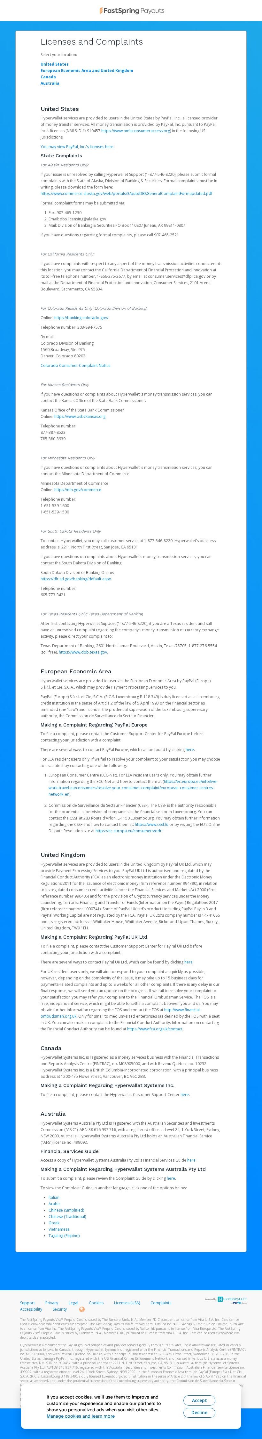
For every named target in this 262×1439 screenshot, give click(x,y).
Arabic (54, 1203)
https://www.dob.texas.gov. (83, 652)
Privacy (51, 1303)
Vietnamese (59, 1229)
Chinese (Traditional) (67, 1216)
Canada (48, 77)
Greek (54, 1223)
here (190, 749)
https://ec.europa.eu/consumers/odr (129, 831)
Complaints (160, 1303)
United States (55, 64)
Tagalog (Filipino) (64, 1235)
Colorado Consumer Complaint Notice (76, 365)
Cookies (96, 1303)
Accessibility (31, 1309)
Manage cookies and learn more (81, 1416)
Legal (73, 1303)
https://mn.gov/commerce (77, 489)
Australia (50, 83)
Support (27, 1303)
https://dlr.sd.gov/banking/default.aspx (76, 579)
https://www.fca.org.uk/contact (154, 1029)
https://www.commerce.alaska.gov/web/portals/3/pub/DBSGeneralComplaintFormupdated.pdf (126, 193)
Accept (199, 1400)
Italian (54, 1197)
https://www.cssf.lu (151, 824)
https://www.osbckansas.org (79, 416)
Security (60, 1309)
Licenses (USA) (127, 1303)
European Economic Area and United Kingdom (87, 70)
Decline (199, 1412)
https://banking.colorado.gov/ (81, 317)
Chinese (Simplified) (66, 1210)
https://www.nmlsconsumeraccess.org (135, 130)
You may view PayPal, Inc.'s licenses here (77, 146)
